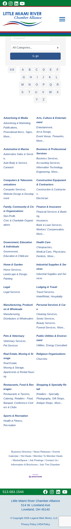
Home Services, (12, 269)
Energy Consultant (56, 345)
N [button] (30, 84)
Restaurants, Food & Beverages (18, 386)
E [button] (51, 69)
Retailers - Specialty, (47, 394)
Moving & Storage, (13, 367)
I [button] (37, 77)
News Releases (42, 451)
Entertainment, (44, 127)
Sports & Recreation (15, 415)
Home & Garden (13, 264)
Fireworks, (58, 136)
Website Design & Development (18, 196)
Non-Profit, (9, 216)
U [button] (36, 92)
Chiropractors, (44, 247)
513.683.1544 (13, 492)
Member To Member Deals (48, 456)
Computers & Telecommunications (17, 182)
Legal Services (11, 291)
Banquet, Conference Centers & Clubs (18, 405)
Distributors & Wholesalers (18, 318)
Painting (7, 278)
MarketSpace (20, 460)
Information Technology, (49, 167)
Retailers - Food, (24, 398)
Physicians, (59, 251)
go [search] (37, 56)
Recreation (9, 425)
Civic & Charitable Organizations (18, 222)
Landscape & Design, (15, 274)
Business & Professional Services (51, 151)
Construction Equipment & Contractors (51, 182)
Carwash (8, 167)
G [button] (24, 77)
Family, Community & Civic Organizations (18, 208)
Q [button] (51, 84)
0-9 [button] (12, 69)
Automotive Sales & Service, (18, 156)
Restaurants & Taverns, (16, 394)
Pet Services (10, 345)
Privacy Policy (28, 524)
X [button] (58, 92)
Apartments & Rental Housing (18, 374)
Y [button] (37, 99)
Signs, (29, 131)
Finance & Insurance (48, 206)
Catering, (8, 398)
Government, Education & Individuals (17, 244)
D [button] (44, 69)
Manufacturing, (11, 314)
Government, (10, 251)
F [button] (57, 69)
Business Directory (21, 451)
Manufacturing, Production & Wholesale (18, 307)
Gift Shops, (58, 398)
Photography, (43, 398)
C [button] (37, 69)
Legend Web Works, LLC (44, 518)
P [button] (44, 84)
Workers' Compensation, (50, 229)
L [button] (56, 77)
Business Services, (47, 158)
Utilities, (40, 345)
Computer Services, (14, 189)
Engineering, (43, 171)
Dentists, (41, 256)
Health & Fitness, (13, 420)
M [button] (22, 84)
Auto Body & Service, (15, 162)
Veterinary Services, (14, 341)
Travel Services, (45, 291)
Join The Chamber (50, 464)
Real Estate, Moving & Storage (18, 356)
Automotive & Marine (16, 149)
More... (7, 136)
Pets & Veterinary (13, 335)
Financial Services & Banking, (51, 213)
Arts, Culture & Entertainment (51, 120)
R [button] (58, 84)
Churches (41, 358)
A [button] (23, 69)
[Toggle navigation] (62, 19)
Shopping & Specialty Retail (51, 386)
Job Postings (36, 460)
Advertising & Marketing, (17, 123)
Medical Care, (44, 251)
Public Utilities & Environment (51, 338)
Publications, (10, 127)
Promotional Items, (14, 131)
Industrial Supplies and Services (51, 276)
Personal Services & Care (51, 307)
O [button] (37, 84)
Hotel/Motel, (43, 296)
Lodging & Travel (46, 287)
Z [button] (43, 99)
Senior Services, (45, 318)
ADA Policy (44, 524)
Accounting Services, (48, 162)
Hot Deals (26, 456)
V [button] (43, 92)
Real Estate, (10, 363)
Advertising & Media (15, 117)
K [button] (50, 77)
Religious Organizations (50, 353)
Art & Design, (43, 131)
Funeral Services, (46, 327)
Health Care (43, 242)
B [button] (30, 69)
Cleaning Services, (47, 314)
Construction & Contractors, (51, 191)
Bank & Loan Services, (49, 224)
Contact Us (51, 460)
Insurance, (42, 220)
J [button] (43, 77)
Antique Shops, (44, 402)
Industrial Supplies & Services (51, 266)
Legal (6, 287)
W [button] (50, 92)
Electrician (42, 198)
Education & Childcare (15, 255)
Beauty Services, (46, 323)
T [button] (29, 92)
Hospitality (57, 296)
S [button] (22, 92)
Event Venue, (43, 136)
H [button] (31, 77)
